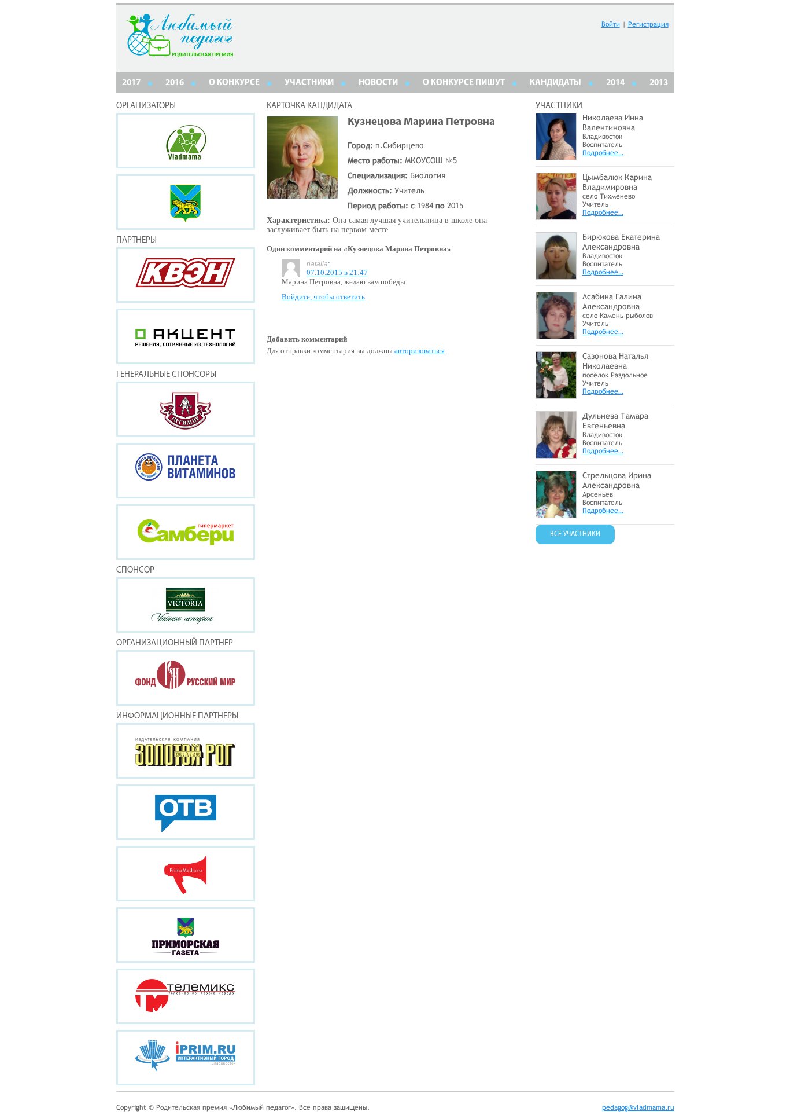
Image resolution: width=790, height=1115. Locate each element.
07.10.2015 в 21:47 (337, 272)
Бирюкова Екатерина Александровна (621, 241)
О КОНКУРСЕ (234, 83)
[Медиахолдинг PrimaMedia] (185, 873)
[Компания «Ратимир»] (185, 409)
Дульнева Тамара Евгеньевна (615, 420)
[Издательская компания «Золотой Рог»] (185, 751)
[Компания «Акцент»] (185, 336)
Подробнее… (602, 153)
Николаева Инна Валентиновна (612, 122)
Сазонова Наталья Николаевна (615, 361)
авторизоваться (419, 350)
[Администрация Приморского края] (185, 202)
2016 (174, 83)
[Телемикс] (185, 996)
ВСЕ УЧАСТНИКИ (575, 534)
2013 (658, 83)
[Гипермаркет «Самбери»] (185, 532)
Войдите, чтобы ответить (323, 296)
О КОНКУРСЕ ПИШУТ (464, 83)
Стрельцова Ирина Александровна (616, 480)
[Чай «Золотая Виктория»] (185, 605)
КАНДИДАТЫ (555, 83)
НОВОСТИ (378, 83)
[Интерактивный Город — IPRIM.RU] (185, 1057)
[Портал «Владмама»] (185, 140)
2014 (615, 83)
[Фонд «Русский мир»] (185, 678)
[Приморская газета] (185, 935)
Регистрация (648, 24)
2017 (131, 83)
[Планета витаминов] (185, 470)
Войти (610, 24)
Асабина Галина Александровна (611, 301)
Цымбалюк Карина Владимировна (617, 182)
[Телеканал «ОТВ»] (185, 812)
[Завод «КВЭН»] (185, 275)
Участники (309, 83)
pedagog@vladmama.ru (638, 1107)
